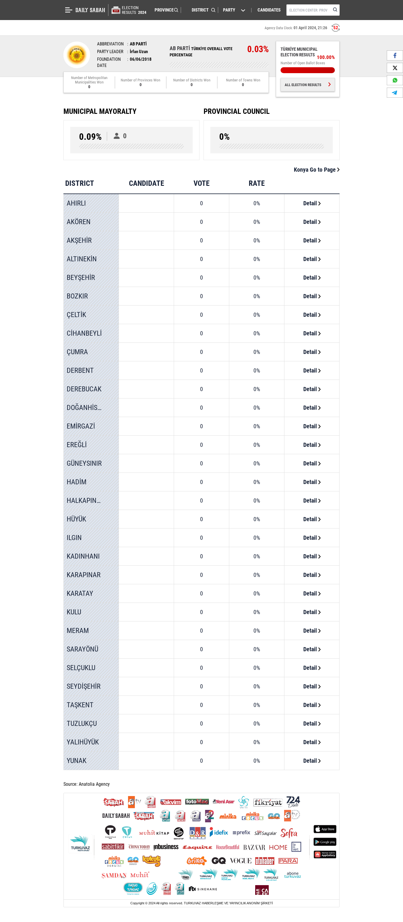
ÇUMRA (77, 352)
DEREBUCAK (84, 389)
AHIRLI (76, 203)
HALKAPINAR (85, 500)
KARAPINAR (84, 575)
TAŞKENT (80, 705)
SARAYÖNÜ (82, 649)
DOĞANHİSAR (86, 407)
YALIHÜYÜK (83, 742)
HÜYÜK (76, 519)
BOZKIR (77, 296)
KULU (74, 612)
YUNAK (76, 761)
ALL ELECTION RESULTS (303, 85)
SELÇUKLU (81, 668)
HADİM (76, 482)
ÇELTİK (76, 315)
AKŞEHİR (79, 240)
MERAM (78, 630)
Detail (310, 203)
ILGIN (74, 538)
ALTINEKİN (82, 259)
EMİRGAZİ (81, 426)
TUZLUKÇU (82, 723)
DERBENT (80, 370)
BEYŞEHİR (81, 277)
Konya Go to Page (315, 169)
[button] (165, 10)
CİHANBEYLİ (84, 333)
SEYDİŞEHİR (84, 686)
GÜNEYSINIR (84, 463)
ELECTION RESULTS (134, 10)
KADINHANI (83, 556)
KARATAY (80, 593)
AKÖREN (79, 222)
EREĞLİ (77, 445)
